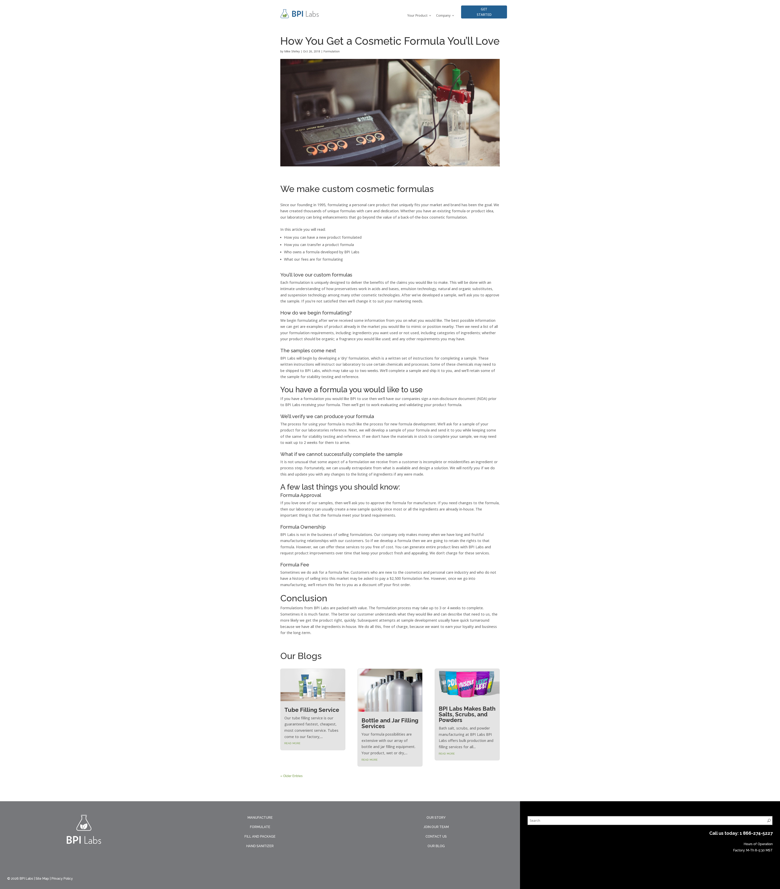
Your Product (417, 16)
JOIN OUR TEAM (436, 827)
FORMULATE (260, 827)
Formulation (331, 51)
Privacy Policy (62, 878)
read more (292, 743)
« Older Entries (291, 776)
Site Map (42, 878)
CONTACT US (436, 836)
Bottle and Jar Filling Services (390, 723)
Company (443, 16)
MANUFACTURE (260, 818)
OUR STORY (436, 818)
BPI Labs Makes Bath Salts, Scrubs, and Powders (467, 714)
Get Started (484, 12)
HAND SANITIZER (260, 846)
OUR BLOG (436, 846)
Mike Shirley (292, 51)
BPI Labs (26, 878)
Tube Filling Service (311, 710)
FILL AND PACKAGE (259, 836)
